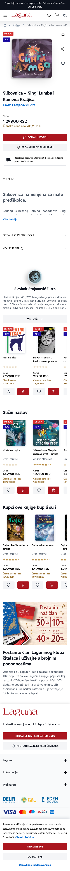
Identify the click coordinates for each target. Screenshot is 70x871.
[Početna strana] (22, 15)
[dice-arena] (28, 800)
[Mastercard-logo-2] (22, 812)
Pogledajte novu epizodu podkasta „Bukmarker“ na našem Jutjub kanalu (35, 5)
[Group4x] (32, 812)
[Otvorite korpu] (57, 15)
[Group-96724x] (42, 812)
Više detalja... (11, 219)
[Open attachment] (63, 35)
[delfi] (9, 800)
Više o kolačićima (24, 837)
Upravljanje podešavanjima (35, 865)
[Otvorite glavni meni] (5, 15)
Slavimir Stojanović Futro (19, 105)
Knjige (16, 25)
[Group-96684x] (50, 800)
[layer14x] (52, 812)
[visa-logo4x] (9, 812)
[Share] (62, 49)
